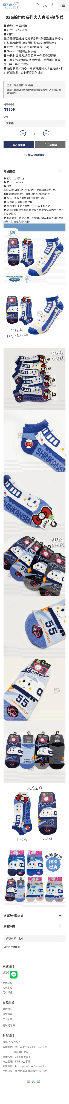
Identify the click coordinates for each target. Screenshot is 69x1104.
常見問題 (8, 1019)
